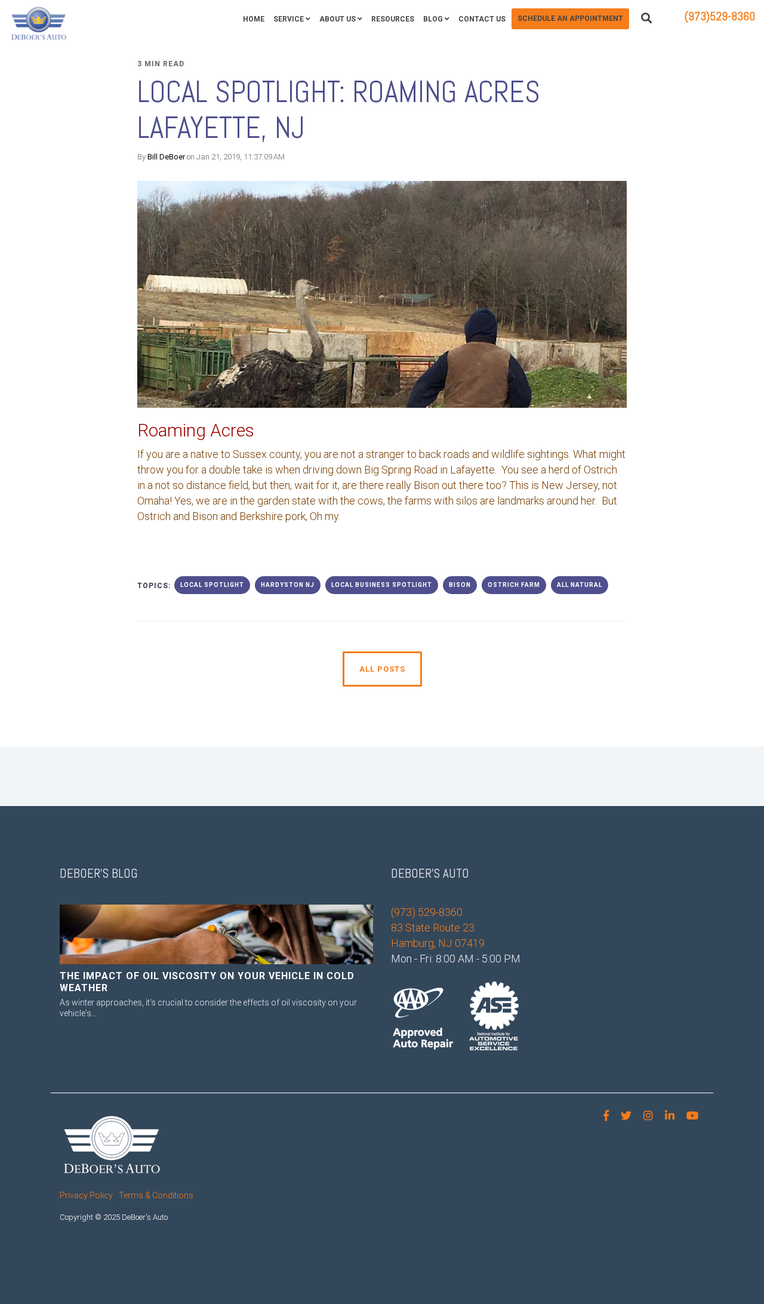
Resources (392, 19)
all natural (579, 585)
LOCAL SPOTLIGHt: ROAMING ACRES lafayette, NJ (342, 110)
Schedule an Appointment (570, 18)
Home (253, 19)
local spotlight (212, 585)
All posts (382, 669)
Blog (433, 19)
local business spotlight (381, 585)
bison (460, 585)
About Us (337, 19)
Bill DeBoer (166, 156)
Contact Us (482, 19)
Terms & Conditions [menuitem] (156, 1195)
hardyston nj (288, 585)
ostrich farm (514, 585)
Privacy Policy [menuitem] (86, 1195)
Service (288, 19)
